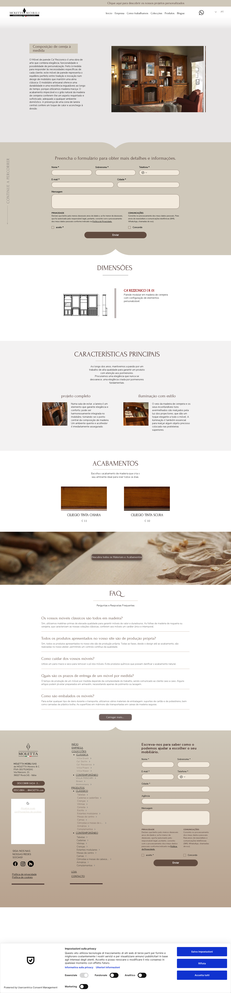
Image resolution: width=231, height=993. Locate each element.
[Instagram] (23, 864)
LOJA (74, 872)
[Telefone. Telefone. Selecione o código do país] (144, 173)
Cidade (121, 179)
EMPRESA (77, 748)
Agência (146, 796)
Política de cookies (22, 877)
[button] (156, 12)
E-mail (55, 179)
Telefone (144, 167)
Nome (55, 167)
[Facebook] (15, 864)
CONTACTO (78, 876)
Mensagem (57, 191)
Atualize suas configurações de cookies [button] (27, 810)
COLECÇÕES (79, 751)
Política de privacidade (24, 874)
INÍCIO (75, 744)
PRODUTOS (78, 788)
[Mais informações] (28, 804)
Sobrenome (101, 167)
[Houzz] (31, 864)
